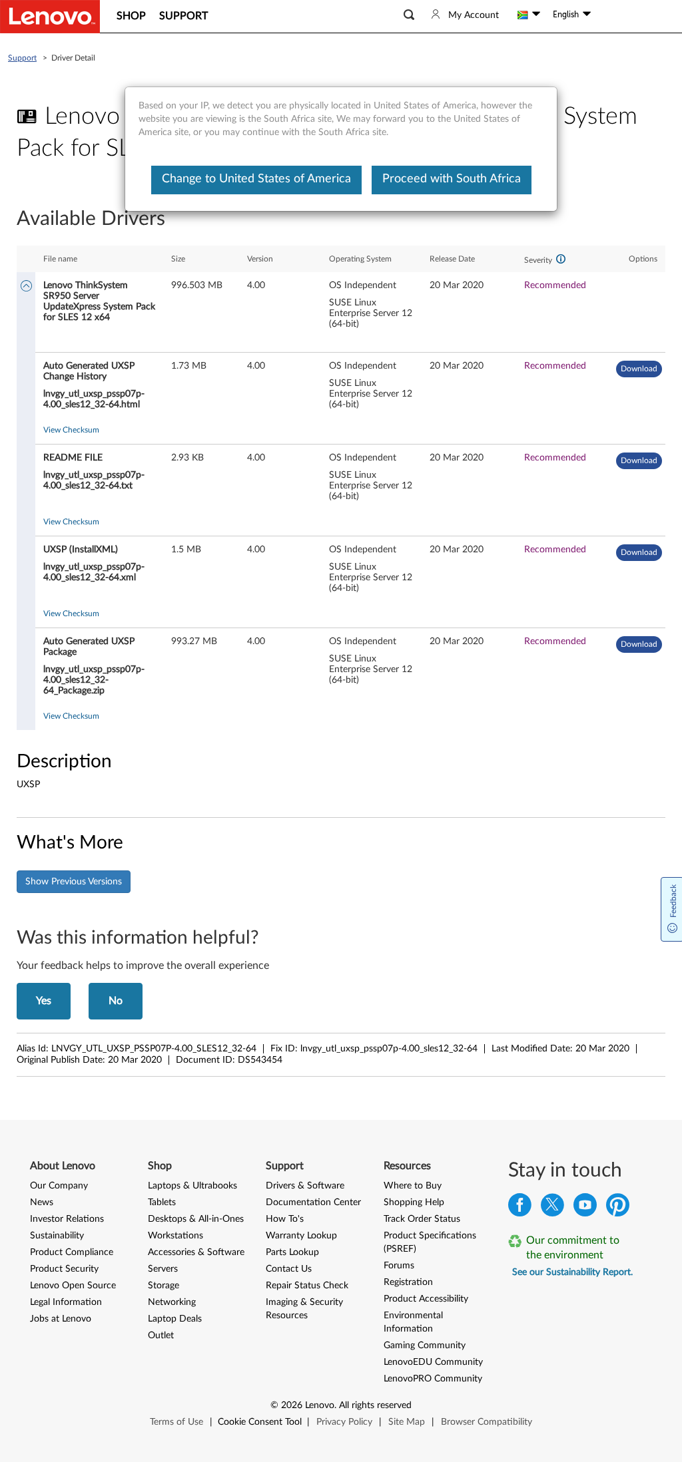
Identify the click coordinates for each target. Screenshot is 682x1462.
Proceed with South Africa (451, 179)
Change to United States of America (256, 179)
